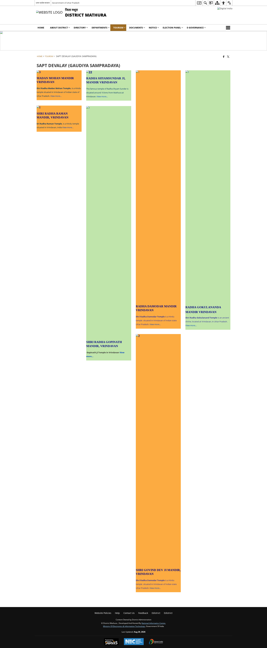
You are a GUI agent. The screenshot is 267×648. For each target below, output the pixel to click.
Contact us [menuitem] (129, 613)
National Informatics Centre (153, 623)
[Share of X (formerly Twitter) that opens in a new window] (228, 56)
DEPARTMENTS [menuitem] (99, 27)
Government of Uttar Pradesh (65, 2)
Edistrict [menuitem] (156, 613)
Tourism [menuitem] (118, 27)
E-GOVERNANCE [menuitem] (195, 27)
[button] (228, 27)
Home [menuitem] (41, 27)
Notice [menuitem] (153, 27)
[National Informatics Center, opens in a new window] (134, 642)
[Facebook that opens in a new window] (224, 56)
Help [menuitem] (117, 613)
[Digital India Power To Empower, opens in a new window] (156, 642)
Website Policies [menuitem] (103, 613)
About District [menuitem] (59, 27)
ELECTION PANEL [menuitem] (172, 27)
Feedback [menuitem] (143, 613)
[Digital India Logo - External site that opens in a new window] (224, 8)
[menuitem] (199, 3)
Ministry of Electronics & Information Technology (124, 626)
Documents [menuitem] (136, 27)
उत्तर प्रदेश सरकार (43, 2)
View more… (56, 96)
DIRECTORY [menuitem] (80, 27)
